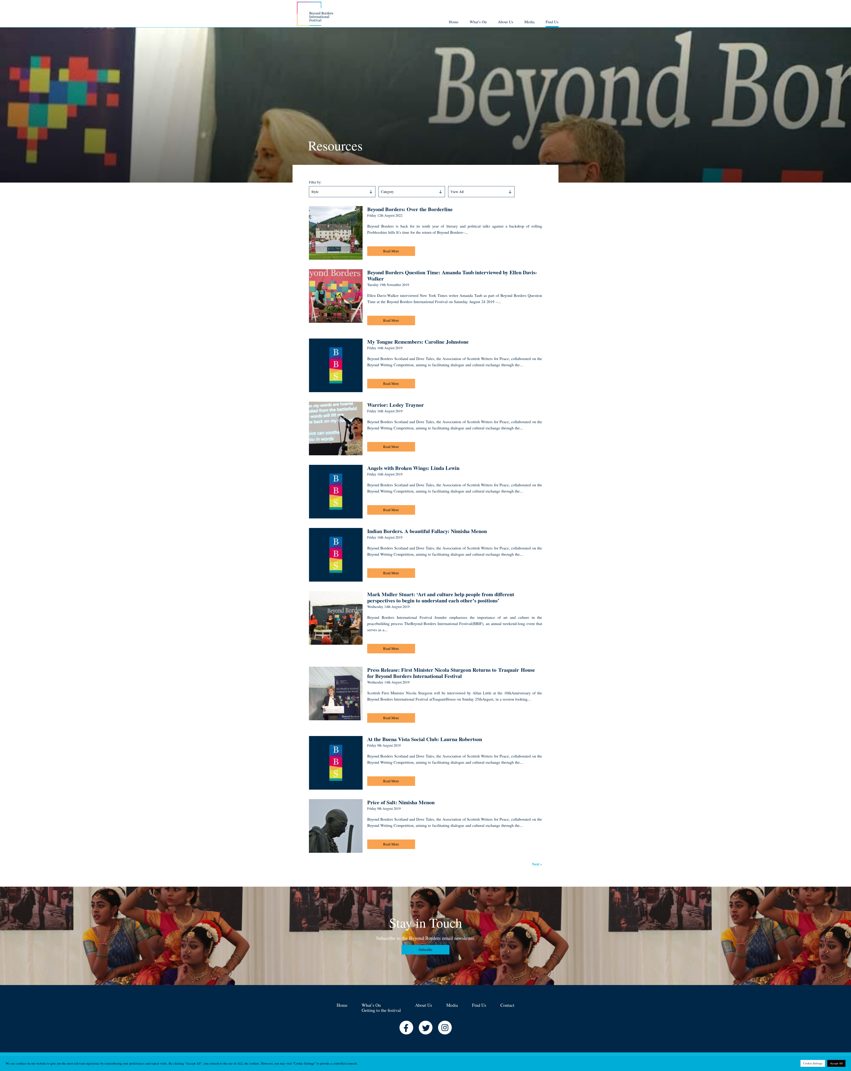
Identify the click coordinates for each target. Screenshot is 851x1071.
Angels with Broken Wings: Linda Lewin (413, 468)
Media (452, 1005)
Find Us (479, 1005)
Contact (507, 1005)
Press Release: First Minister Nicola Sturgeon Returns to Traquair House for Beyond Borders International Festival (451, 673)
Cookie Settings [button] (812, 1063)
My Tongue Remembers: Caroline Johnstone (418, 341)
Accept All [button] (836, 1063)
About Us (423, 1005)
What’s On (371, 1005)
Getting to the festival (381, 1010)
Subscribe (425, 949)
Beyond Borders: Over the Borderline (410, 209)
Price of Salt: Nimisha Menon (401, 802)
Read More (391, 251)
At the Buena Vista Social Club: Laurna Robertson (424, 739)
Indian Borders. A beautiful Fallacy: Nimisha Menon (427, 531)
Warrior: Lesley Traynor (395, 405)
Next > (537, 864)
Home (342, 1005)
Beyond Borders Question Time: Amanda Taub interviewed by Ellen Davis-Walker (452, 275)
